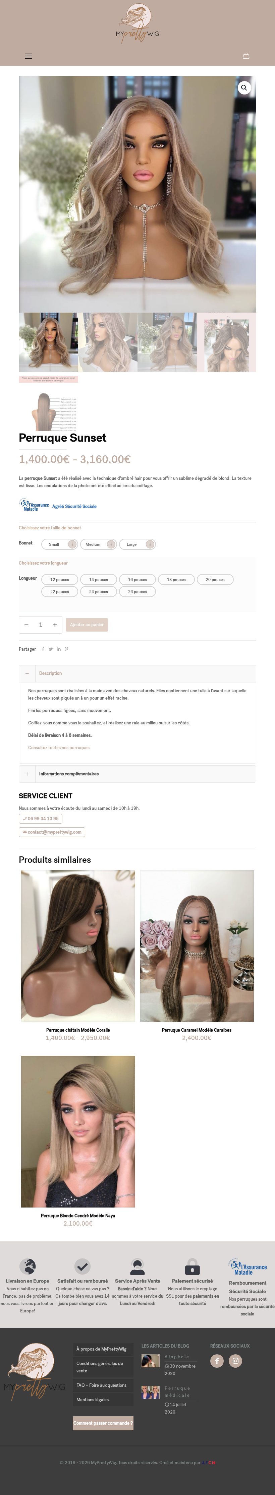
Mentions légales (92, 1400)
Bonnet (26, 543)
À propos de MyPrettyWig (101, 1349)
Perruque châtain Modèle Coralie (78, 1030)
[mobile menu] (28, 56)
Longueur (28, 578)
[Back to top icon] (243, 1481)
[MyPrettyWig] (137, 23)
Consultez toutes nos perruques (59, 748)
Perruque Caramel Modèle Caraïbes (196, 1030)
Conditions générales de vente (99, 1367)
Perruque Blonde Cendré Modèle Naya (78, 1216)
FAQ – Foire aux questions (101, 1385)
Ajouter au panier (87, 625)
